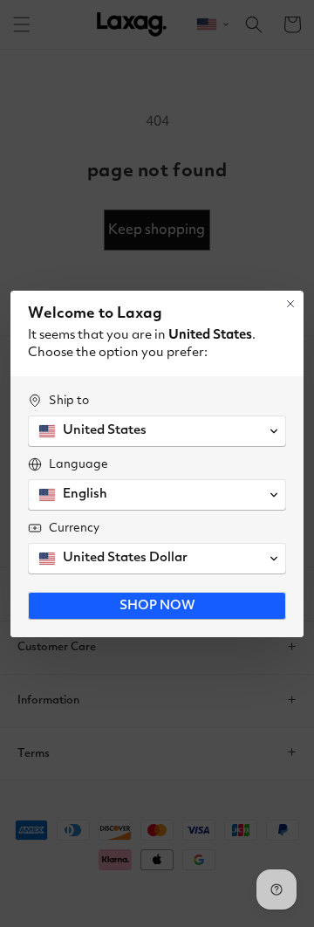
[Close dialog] (290, 303)
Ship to (69, 401)
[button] (157, 431)
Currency (74, 528)
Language (78, 464)
